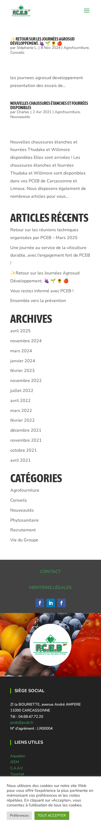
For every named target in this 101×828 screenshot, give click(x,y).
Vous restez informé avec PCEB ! (42, 291)
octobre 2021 (23, 450)
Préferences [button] (19, 815)
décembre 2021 (25, 430)
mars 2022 (21, 411)
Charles (23, 112)
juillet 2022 (21, 391)
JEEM (14, 762)
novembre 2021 (26, 440)
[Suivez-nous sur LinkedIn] (50, 603)
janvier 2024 (22, 361)
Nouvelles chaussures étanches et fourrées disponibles (49, 105)
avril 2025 (20, 331)
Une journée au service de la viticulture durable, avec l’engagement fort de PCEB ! (50, 255)
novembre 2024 (26, 341)
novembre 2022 (26, 381)
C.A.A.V (16, 768)
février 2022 (22, 420)
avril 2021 (20, 460)
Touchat (17, 774)
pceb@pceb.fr (21, 722)
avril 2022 (20, 401)
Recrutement (23, 530)
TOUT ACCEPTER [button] (52, 815)
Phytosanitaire (24, 520)
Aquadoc (17, 756)
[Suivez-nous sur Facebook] (40, 603)
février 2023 (22, 371)
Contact (50, 572)
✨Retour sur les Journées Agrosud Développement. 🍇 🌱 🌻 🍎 (42, 41)
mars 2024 (21, 351)
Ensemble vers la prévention (38, 301)
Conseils (17, 52)
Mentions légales (50, 588)
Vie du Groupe (24, 540)
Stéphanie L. (27, 47)
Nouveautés (20, 116)
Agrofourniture (76, 47)
